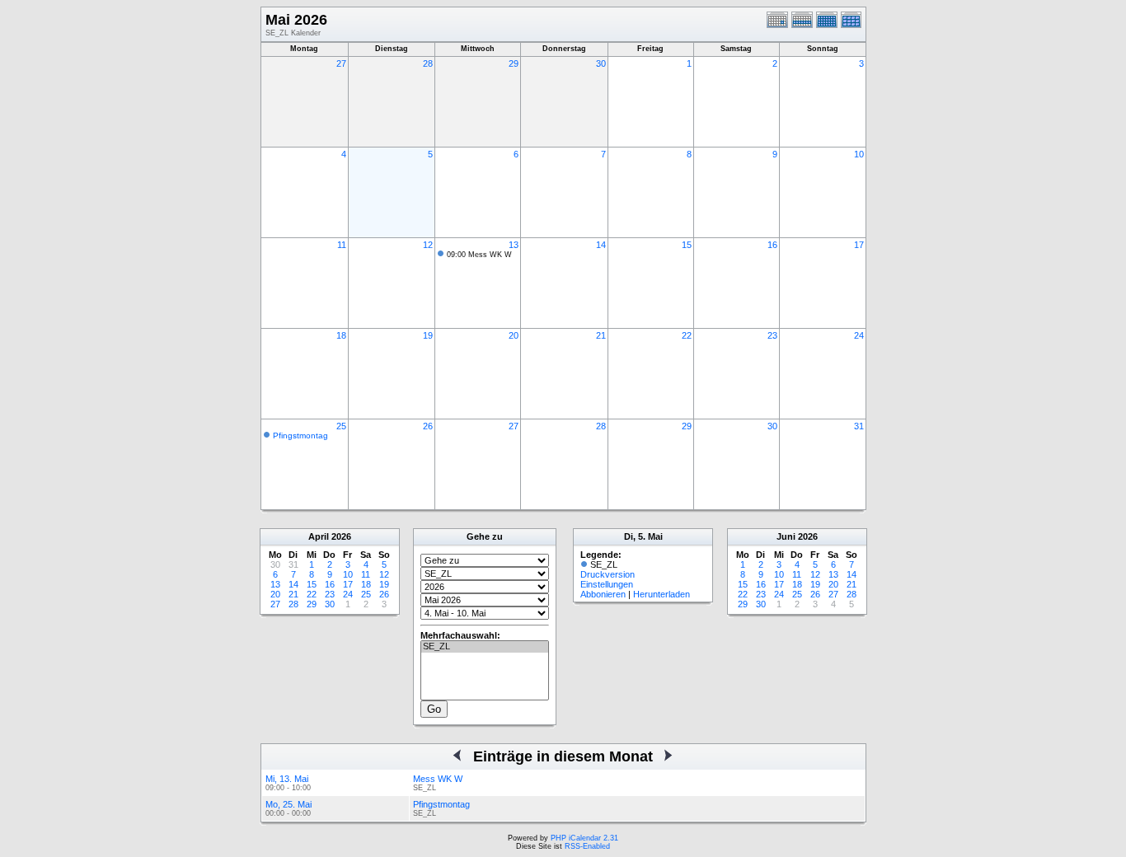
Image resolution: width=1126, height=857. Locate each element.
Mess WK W (437, 779)
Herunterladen (661, 594)
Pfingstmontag (300, 435)
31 (859, 426)
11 (341, 245)
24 (859, 335)
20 (513, 335)
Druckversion (607, 574)
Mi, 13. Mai (286, 779)
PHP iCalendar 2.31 (584, 838)
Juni (785, 536)
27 (341, 63)
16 (772, 245)
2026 (341, 536)
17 (859, 245)
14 (601, 245)
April (318, 536)
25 (341, 426)
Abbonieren (603, 594)
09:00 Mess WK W (479, 255)
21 (601, 335)
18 (341, 335)
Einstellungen (606, 584)
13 (513, 245)
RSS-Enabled (587, 846)
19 (428, 335)
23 (772, 335)
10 (859, 154)
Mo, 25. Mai (288, 804)
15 (687, 245)
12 (428, 245)
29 (513, 63)
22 (687, 335)
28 (428, 63)
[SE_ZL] (484, 647)
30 (601, 63)
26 (428, 426)
